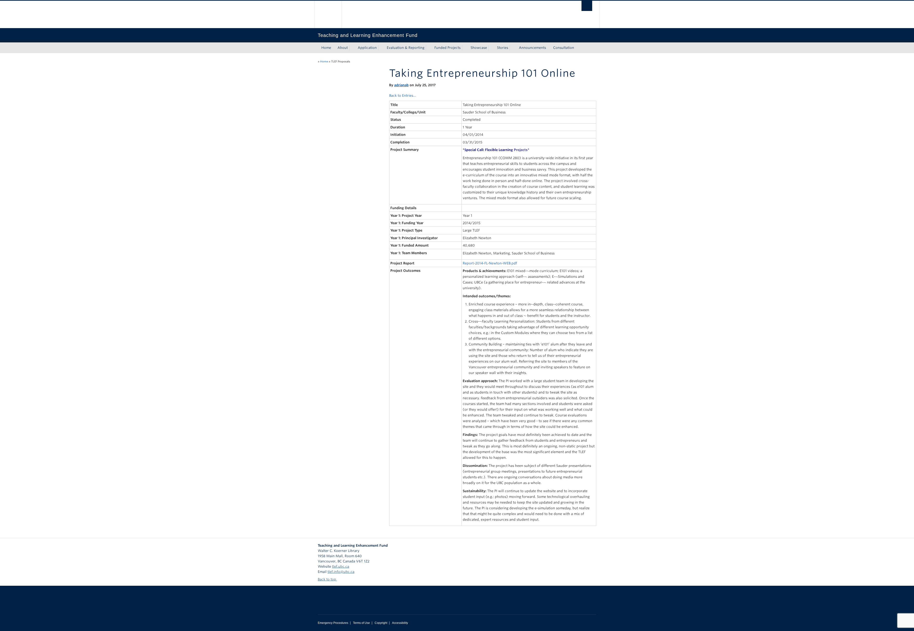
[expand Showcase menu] (491, 47)
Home (326, 48)
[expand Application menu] (381, 47)
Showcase (479, 48)
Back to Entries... (402, 95)
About (343, 48)
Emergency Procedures (333, 623)
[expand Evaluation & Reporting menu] (429, 47)
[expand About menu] (352, 47)
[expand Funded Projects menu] (465, 47)
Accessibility (400, 623)
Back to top (327, 579)
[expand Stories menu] (512, 47)
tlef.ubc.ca (340, 566)
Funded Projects (447, 48)
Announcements (532, 48)
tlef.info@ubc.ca (341, 572)
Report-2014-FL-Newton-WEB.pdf (490, 263)
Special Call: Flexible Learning (496, 150)
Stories (502, 48)
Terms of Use (361, 623)
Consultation (563, 48)
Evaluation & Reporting (405, 48)
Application (367, 48)
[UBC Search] (586, 6)
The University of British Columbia (328, 14)
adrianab (401, 85)
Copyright (381, 623)
